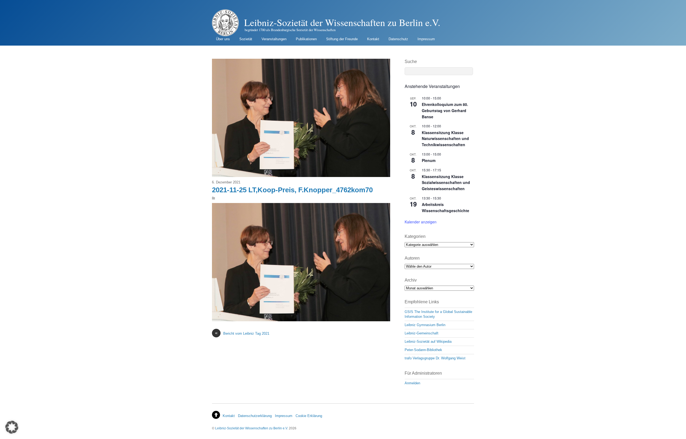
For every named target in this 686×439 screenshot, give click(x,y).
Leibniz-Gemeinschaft (421, 333)
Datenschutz (398, 39)
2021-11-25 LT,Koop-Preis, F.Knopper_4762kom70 (292, 190)
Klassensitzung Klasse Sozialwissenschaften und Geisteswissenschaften (446, 182)
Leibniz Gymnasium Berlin (425, 325)
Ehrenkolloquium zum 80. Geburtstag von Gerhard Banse (445, 110)
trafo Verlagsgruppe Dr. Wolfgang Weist (435, 358)
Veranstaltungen (274, 39)
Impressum (426, 39)
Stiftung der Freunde (342, 39)
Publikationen (306, 39)
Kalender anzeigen (421, 221)
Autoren (412, 258)
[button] (12, 427)
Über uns (223, 39)
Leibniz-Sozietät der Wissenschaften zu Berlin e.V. (251, 428)
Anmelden (412, 383)
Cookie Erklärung (309, 416)
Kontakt (373, 39)
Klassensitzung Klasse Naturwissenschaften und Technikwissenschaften (445, 138)
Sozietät (245, 39)
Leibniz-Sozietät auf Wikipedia (428, 342)
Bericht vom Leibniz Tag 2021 (242, 333)
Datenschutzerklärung (255, 416)
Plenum (428, 160)
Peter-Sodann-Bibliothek (423, 350)
